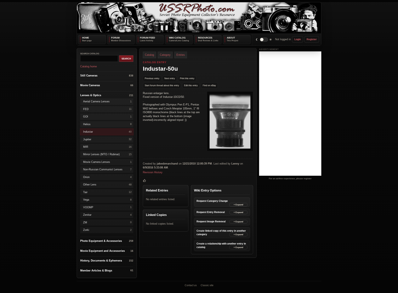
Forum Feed (147, 37)
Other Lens (107, 184)
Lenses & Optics (106, 95)
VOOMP (107, 207)
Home (85, 37)
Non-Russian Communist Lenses (107, 169)
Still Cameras (106, 75)
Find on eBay (209, 85)
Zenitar (107, 214)
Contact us (191, 285)
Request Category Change (212, 200)
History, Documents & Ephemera (106, 260)
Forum (115, 37)
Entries (180, 54)
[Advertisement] (290, 113)
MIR (107, 146)
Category (165, 54)
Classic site (207, 285)
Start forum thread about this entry (162, 85)
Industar (107, 131)
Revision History (153, 172)
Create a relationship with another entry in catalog (221, 245)
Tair (107, 192)
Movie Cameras (106, 85)
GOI (107, 116)
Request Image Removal (211, 221)
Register (312, 39)
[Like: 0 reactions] (144, 180)
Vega (107, 199)
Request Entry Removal (211, 212)
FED (107, 108)
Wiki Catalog (177, 37)
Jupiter (107, 139)
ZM (107, 222)
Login (297, 39)
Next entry (169, 78)
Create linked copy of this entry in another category (221, 232)
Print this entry (187, 78)
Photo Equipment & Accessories (106, 240)
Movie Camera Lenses (107, 161)
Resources (205, 37)
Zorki (107, 229)
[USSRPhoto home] (199, 18)
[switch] (264, 39)
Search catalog (89, 53)
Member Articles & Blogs (106, 270)
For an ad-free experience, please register (290, 178)
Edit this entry (191, 85)
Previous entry (152, 78)
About (231, 37)
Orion (107, 176)
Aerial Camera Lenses (107, 101)
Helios (107, 124)
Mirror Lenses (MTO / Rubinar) (107, 154)
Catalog (149, 54)
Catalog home (88, 66)
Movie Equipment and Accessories (106, 250)
